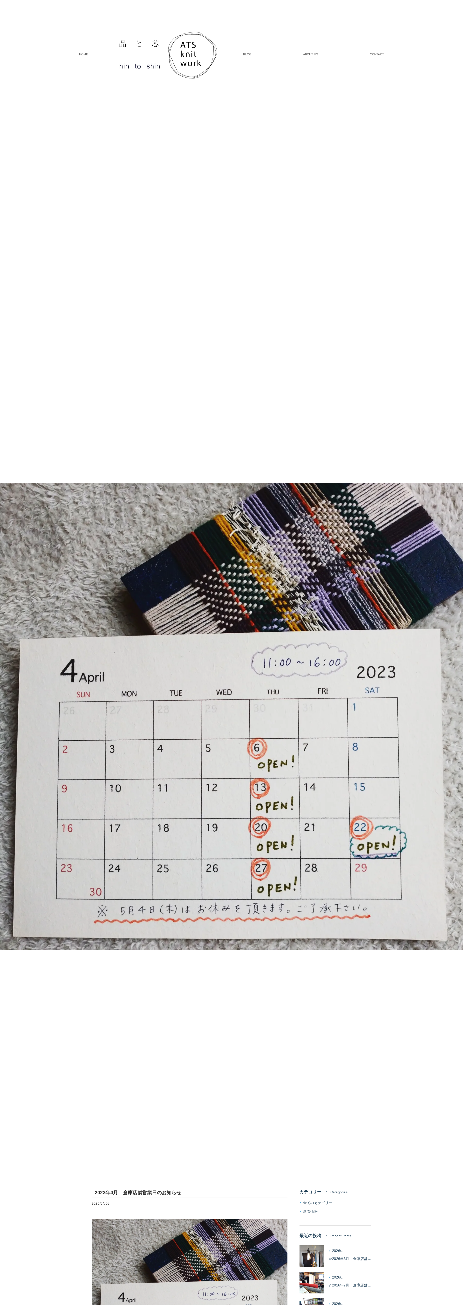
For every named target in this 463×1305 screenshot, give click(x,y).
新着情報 (310, 1211)
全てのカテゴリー (318, 1203)
